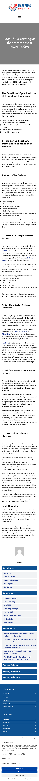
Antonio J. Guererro (11, 580)
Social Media (8, 619)
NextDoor (5, 343)
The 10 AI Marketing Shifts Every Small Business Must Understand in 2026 (17, 658)
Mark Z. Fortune (9, 577)
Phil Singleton (9, 584)
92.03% (5, 251)
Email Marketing (9, 602)
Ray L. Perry (8, 573)
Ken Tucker (8, 587)
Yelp (25, 332)
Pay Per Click (8, 612)
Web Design (8, 622)
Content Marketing (10, 598)
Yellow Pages (18, 332)
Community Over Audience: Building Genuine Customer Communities (20, 646)
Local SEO (7, 605)
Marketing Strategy (11, 609)
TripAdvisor (6, 334)
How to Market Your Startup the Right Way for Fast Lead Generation (19, 635)
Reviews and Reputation (12, 616)
